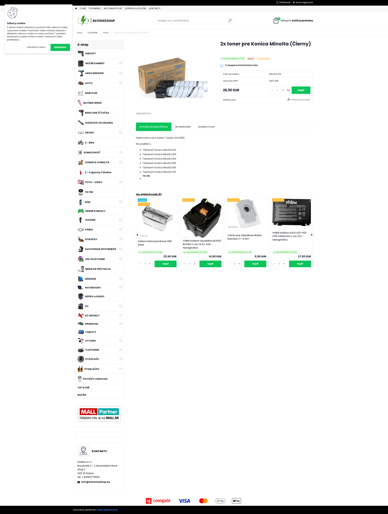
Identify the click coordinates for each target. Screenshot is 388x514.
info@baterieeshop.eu (95, 482)
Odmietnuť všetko (36, 47)
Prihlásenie (285, 2)
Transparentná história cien (241, 65)
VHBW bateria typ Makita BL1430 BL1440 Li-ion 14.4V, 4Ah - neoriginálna (202, 244)
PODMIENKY (95, 8)
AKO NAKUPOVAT (113, 8)
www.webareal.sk (107, 509)
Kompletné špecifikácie (154, 126)
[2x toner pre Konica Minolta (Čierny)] (173, 78)
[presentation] (137, 235)
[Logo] (96, 20)
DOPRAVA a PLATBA (135, 8)
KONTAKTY (155, 8)
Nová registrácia (304, 2)
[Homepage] (76, 9)
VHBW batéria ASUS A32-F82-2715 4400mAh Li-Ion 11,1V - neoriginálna (289, 236)
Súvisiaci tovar (206, 126)
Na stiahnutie (183, 126)
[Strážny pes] (289, 100)
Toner (106, 32)
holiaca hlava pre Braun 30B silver (155, 243)
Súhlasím (60, 47)
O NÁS (83, 8)
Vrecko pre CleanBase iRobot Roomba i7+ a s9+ (244, 237)
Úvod (79, 32)
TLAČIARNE (92, 32)
